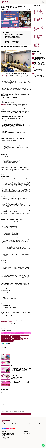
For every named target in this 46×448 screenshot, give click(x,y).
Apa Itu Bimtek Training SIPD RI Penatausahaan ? (13, 36)
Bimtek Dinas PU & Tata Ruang (39, 13)
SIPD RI (21, 339)
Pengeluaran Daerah (16, 339)
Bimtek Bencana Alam (37, 9)
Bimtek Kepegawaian (37, 20)
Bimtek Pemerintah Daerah (38, 30)
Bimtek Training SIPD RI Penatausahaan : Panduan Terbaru (13, 34)
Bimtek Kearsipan (37, 19)
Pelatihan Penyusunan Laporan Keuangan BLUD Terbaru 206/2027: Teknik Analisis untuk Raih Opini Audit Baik (20, 382)
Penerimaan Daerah (15, 338)
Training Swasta (36, 46)
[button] (43, 445)
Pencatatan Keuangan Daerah (6, 338)
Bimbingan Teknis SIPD (5, 335)
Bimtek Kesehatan (37, 23)
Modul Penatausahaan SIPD (14, 335)
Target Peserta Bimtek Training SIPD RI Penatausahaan (14, 40)
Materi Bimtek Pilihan (37, 42)
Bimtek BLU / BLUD (37, 10)
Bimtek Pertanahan (37, 37)
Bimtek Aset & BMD (37, 8)
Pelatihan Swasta (37, 43)
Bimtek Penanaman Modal (38, 31)
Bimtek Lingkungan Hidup (38, 26)
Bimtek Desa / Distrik (37, 12)
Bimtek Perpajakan (37, 36)
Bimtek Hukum (36, 17)
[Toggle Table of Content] (29, 33)
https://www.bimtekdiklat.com (9, 325)
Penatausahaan (3, 104)
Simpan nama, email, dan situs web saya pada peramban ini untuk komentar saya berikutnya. (13, 411)
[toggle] (43, 2)
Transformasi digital (4, 75)
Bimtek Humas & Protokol (38, 18)
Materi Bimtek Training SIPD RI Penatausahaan (13, 41)
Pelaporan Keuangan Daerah (24, 335)
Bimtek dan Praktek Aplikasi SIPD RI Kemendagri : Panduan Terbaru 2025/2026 (39, 58)
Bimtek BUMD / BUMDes (38, 11)
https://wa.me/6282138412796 (6, 321)
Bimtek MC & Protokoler (38, 27)
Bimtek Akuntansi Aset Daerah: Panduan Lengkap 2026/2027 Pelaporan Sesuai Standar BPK (39, 63)
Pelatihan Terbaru (37, 44)
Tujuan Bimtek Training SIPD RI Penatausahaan (13, 37)
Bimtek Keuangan (37, 25)
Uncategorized (36, 48)
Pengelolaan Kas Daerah (23, 338)
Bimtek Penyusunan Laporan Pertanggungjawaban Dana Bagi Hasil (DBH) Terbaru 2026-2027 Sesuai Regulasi (20, 363)
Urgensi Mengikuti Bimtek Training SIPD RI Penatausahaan (14, 42)
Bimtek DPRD (36, 14)
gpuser (3, 9)
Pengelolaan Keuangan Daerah (6, 339)
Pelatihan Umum (37, 45)
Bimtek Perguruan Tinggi (38, 35)
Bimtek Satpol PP (37, 40)
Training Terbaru (37, 47)
